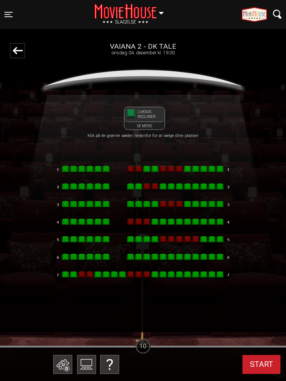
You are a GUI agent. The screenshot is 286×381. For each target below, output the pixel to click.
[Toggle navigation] (277, 14)
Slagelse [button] (132, 10)
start (261, 364)
